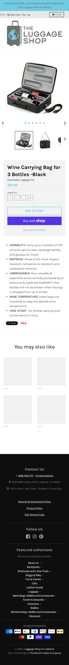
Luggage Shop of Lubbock (39, 649)
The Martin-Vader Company (45, 653)
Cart (58, 14)
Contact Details (44, 475)
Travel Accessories (33, 599)
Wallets (34, 607)
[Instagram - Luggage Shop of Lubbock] (34, 536)
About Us (33, 563)
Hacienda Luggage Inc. (21, 180)
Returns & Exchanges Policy (34, 501)
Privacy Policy (34, 508)
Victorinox (33, 603)
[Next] (65, 123)
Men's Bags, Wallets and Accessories (33, 595)
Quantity (12, 193)
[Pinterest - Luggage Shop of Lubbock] (41, 536)
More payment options (34, 229)
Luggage (33, 591)
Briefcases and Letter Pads (33, 571)
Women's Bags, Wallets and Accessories (33, 612)
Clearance (34, 616)
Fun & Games (33, 579)
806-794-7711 (26, 475)
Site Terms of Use (34, 514)
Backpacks (33, 567)
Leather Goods (34, 587)
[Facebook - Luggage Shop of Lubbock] (28, 536)
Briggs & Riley (33, 575)
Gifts (34, 583)
